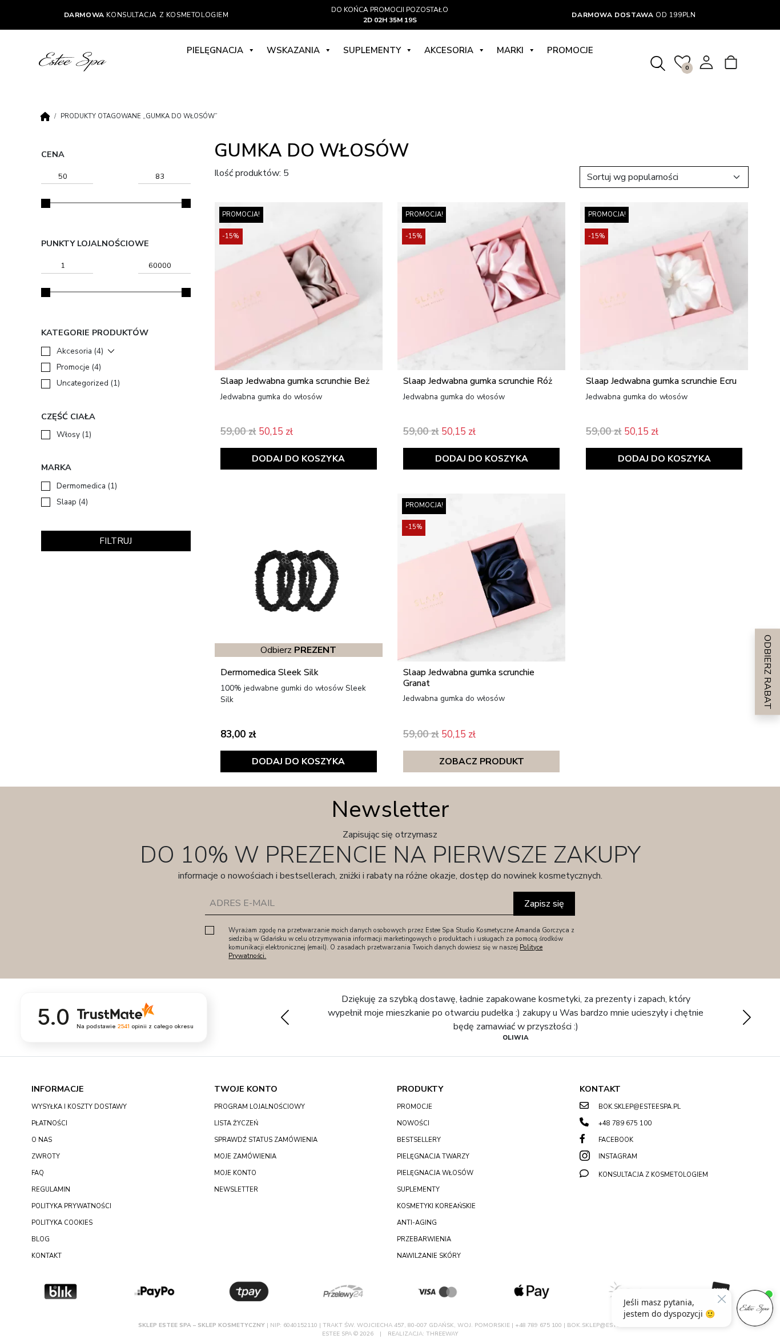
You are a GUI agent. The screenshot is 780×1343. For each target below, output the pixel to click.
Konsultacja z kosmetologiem (146, 14)
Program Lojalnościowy (259, 1107)
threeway (442, 1334)
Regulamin (50, 1189)
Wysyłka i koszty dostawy (79, 1107)
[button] (746, 1017)
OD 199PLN (633, 14)
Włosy (74, 434)
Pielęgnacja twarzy (433, 1156)
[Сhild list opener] (111, 351)
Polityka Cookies (62, 1222)
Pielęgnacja (215, 50)
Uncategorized (88, 383)
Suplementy (372, 50)
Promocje (570, 50)
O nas (41, 1140)
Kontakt (46, 1256)
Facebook (615, 1140)
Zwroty (45, 1156)
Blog (40, 1239)
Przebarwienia (424, 1239)
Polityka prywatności (71, 1206)
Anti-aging (417, 1222)
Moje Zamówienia (245, 1156)
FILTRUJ (115, 541)
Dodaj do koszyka (298, 458)
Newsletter (236, 1189)
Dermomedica (87, 485)
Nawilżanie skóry (429, 1256)
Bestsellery (419, 1140)
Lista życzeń (236, 1123)
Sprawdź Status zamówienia (265, 1140)
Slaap (72, 501)
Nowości (413, 1123)
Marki (510, 50)
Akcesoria (448, 50)
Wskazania (293, 50)
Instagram (617, 1156)
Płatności (49, 1123)
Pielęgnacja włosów (435, 1173)
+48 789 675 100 (625, 1123)
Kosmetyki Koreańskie (436, 1206)
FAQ (37, 1173)
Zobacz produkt (481, 761)
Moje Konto (235, 1173)
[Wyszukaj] (658, 61)
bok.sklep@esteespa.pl (639, 1107)
